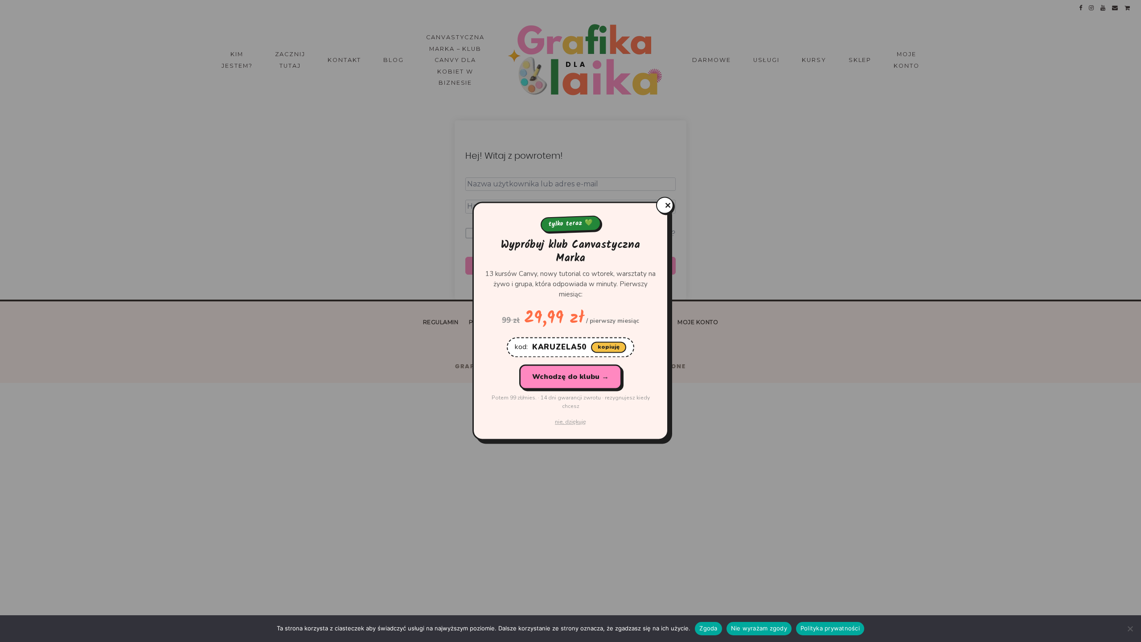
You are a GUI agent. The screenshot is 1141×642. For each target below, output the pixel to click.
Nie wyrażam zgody (759, 628)
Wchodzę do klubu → (570, 377)
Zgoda (708, 628)
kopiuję (609, 347)
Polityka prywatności (830, 628)
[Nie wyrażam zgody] (1129, 628)
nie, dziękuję (570, 422)
